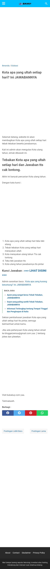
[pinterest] (31, 413)
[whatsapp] (42, 413)
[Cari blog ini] (46, 3)
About (7, 553)
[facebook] (8, 413)
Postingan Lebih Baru (13, 431)
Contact (16, 553)
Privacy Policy (39, 553)
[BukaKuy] (25, 3)
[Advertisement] (25, 36)
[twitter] (19, 413)
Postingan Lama (39, 431)
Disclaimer (26, 553)
